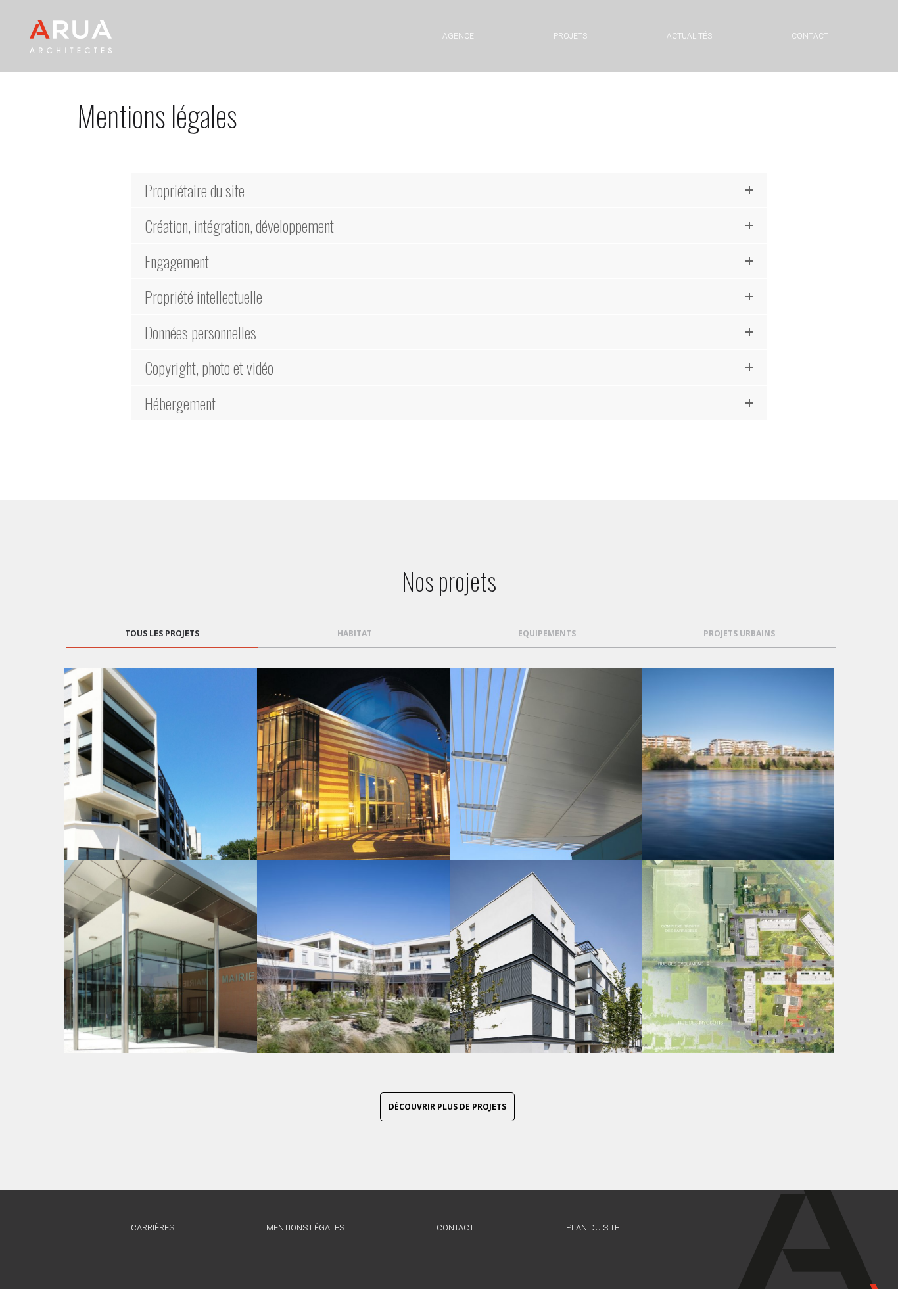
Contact (810, 36)
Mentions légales (305, 1227)
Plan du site (592, 1227)
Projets (570, 36)
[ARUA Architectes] (71, 36)
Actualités (689, 36)
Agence (458, 36)
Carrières (152, 1227)
